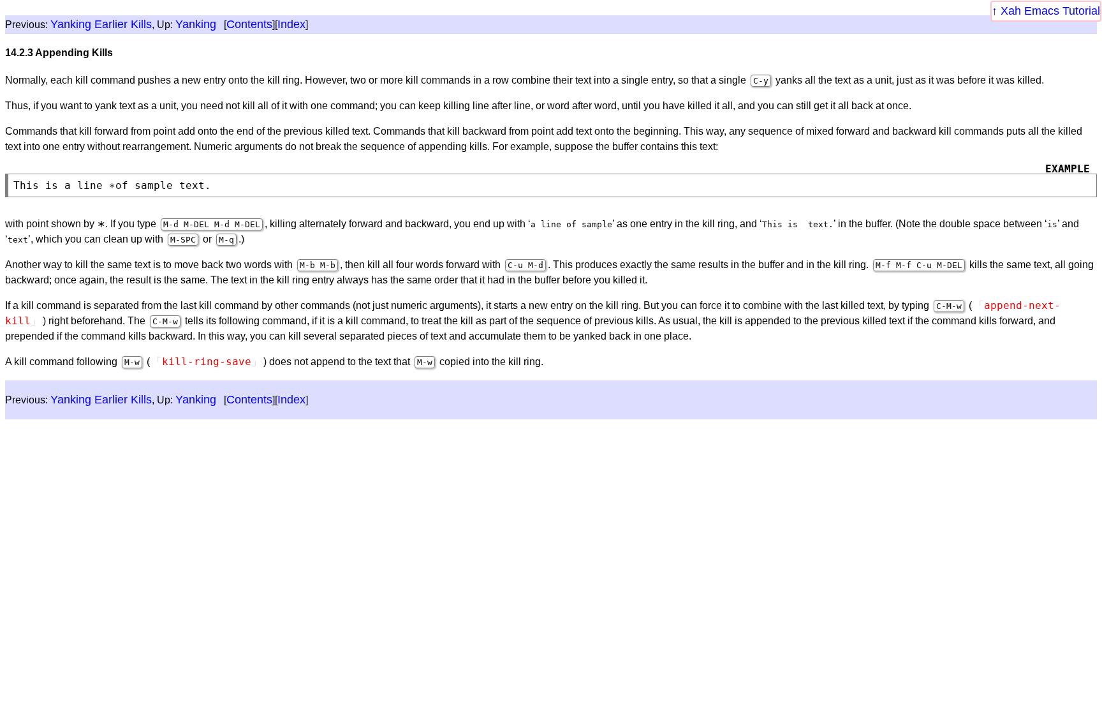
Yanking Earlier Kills (101, 24)
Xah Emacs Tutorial (1050, 10)
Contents (249, 24)
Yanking (195, 24)
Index (291, 24)
